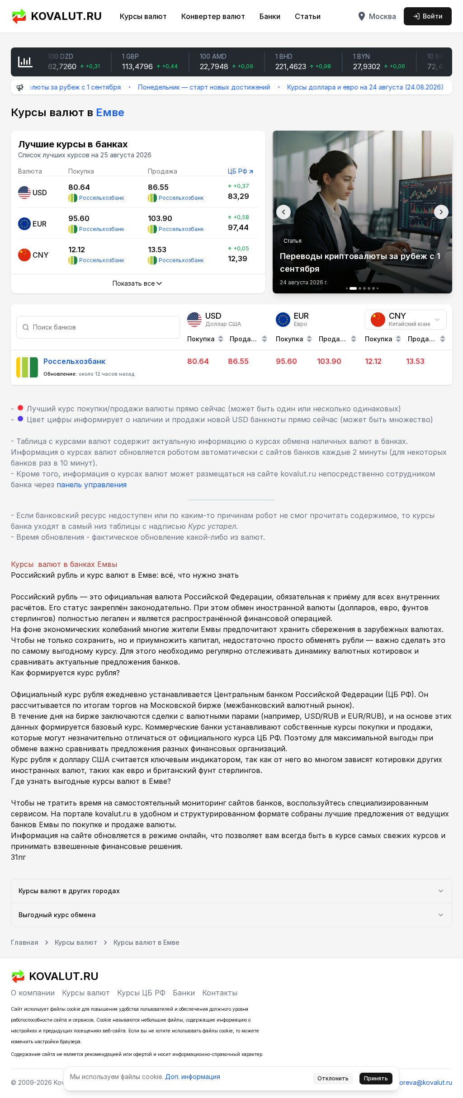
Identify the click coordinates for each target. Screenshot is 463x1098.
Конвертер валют (213, 16)
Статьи (308, 16)
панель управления (92, 484)
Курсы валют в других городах (69, 891)
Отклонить (333, 1078)
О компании (33, 992)
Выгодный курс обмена (57, 915)
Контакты (219, 992)
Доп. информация (192, 1076)
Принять (376, 1078)
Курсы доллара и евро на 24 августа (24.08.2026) (346, 87)
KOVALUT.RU (66, 16)
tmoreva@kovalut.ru (422, 1082)
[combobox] (406, 320)
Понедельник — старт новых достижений (184, 87)
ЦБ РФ (237, 171)
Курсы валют (143, 16)
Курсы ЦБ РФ (141, 992)
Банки (270, 16)
